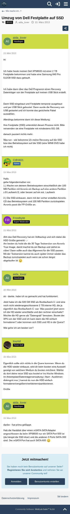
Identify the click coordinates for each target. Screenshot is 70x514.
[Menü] (66, 4)
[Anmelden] (57, 4)
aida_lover (24, 22)
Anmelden (16, 481)
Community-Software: (35, 509)
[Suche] (49, 4)
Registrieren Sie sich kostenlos (24, 470)
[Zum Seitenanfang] (64, 509)
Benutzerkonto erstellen (47, 481)
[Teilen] (65, 28)
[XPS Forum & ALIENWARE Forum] (4, 4)
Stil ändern (62, 496)
